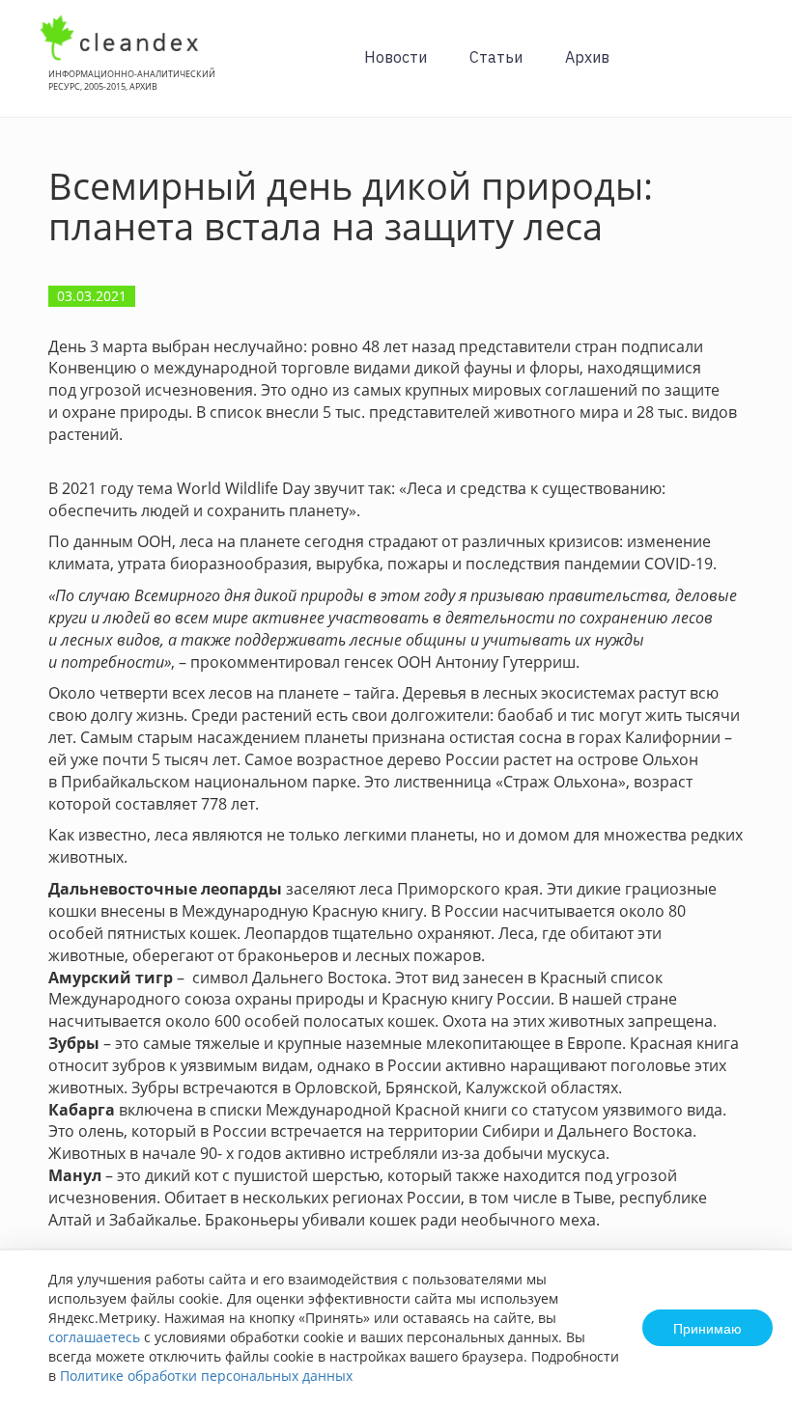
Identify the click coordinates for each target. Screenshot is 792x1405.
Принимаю (707, 1327)
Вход (747, 69)
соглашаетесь (94, 1337)
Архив (587, 57)
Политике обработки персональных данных (206, 1375)
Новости (395, 57)
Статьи (496, 57)
